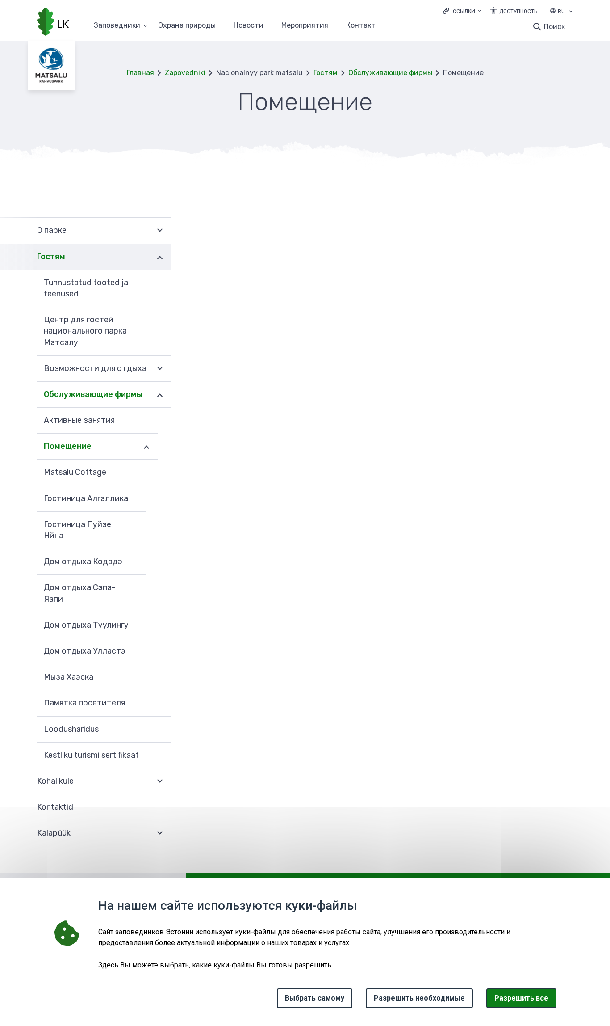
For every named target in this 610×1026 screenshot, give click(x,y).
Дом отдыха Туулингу (86, 625)
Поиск (554, 26)
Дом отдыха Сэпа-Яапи (79, 593)
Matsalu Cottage (75, 472)
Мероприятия (304, 26)
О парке (52, 230)
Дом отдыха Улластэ (84, 651)
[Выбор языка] (571, 12)
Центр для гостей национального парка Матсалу (85, 331)
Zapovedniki (185, 72)
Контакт (361, 26)
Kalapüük (54, 833)
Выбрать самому (314, 998)
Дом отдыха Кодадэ (83, 561)
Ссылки (464, 11)
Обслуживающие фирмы (390, 72)
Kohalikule (55, 781)
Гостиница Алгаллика (86, 498)
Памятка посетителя (84, 703)
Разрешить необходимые (419, 998)
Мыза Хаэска (68, 677)
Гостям (325, 72)
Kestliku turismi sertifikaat (91, 755)
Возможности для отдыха (95, 368)
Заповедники (117, 26)
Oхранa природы (187, 26)
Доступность (518, 11)
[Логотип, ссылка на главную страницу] (53, 23)
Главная (140, 72)
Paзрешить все (521, 998)
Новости (248, 26)
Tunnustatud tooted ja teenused (86, 288)
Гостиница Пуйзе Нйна (77, 529)
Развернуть (160, 230)
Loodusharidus (71, 729)
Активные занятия (79, 420)
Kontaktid (55, 807)
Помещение (68, 446)
